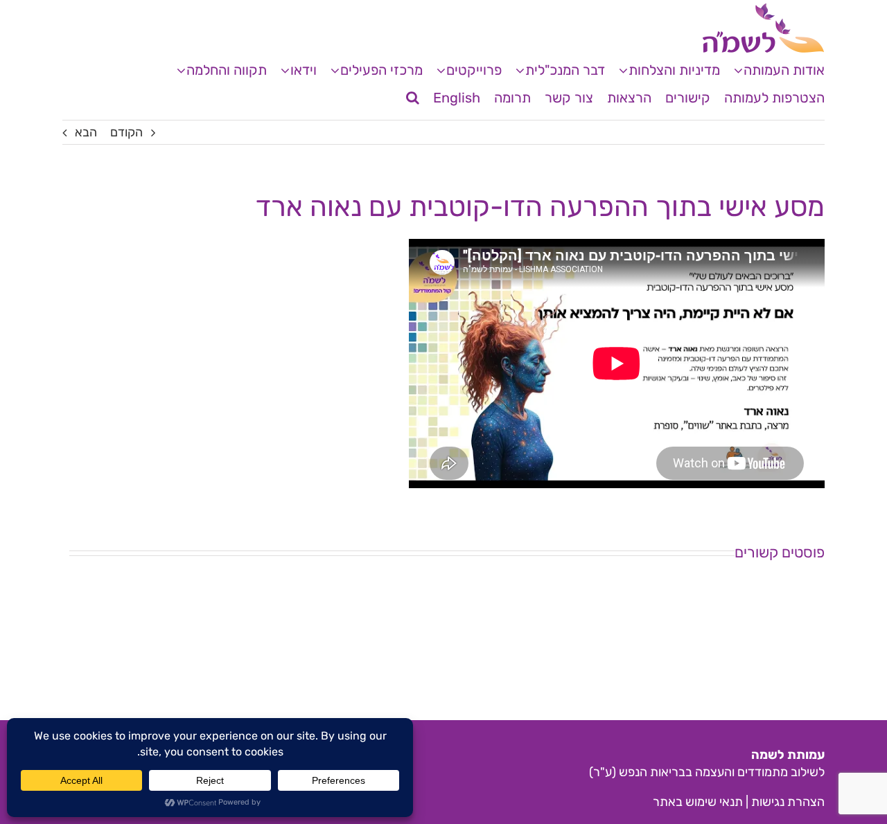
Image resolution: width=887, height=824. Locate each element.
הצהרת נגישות (788, 801)
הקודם (126, 132)
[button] (412, 97)
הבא (86, 132)
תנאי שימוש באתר (698, 801)
